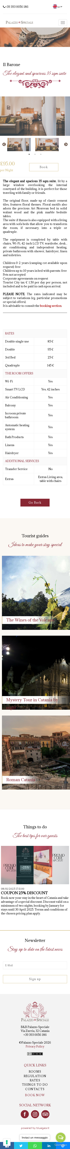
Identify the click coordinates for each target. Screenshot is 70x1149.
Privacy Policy (35, 1046)
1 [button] (29, 154)
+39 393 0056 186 (16, 7)
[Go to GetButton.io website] (60, 1145)
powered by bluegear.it (35, 1128)
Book (44, 167)
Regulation (35, 1076)
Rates (35, 1080)
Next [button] (66, 144)
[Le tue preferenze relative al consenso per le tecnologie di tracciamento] (6, 1142)
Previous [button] (4, 144)
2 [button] (35, 154)
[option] (21, 144)
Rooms (35, 1071)
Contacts (35, 1089)
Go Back (35, 502)
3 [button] (41, 154)
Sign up (35, 979)
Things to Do (35, 1084)
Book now (35, 1095)
